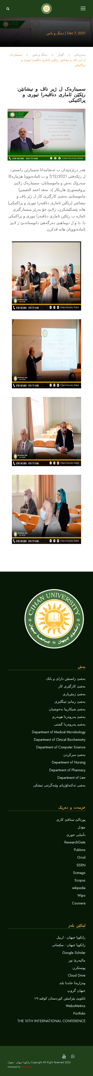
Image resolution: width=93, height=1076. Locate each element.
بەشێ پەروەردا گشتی (69, 724)
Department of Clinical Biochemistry (59, 739)
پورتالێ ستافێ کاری (70, 819)
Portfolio (79, 1013)
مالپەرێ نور (76, 960)
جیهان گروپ (76, 990)
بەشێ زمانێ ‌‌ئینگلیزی (70, 701)
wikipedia (78, 887)
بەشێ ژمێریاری (74, 694)
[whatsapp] (73, 1056)
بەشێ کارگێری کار (71, 686)
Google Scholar (73, 952)
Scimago (79, 872)
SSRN (81, 865)
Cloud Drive (76, 975)
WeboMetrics (75, 1005)
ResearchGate (74, 842)
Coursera (78, 903)
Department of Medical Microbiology (58, 732)
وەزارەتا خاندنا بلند (72, 982)
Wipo (81, 895)
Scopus (80, 880)
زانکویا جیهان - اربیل (70, 937)
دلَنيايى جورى (75, 834)
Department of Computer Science (60, 747)
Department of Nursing (68, 762)
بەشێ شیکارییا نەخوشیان (67, 709)
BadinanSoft (26, 1066)
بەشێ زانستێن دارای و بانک (65, 678)
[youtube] (64, 1056)
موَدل (81, 827)
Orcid (81, 857)
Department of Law (71, 777)
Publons (79, 849)
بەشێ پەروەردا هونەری (68, 716)
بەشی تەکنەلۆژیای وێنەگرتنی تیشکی (59, 785)
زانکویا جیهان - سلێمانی (68, 944)
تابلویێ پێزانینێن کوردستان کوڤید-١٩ (59, 998)
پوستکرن (78, 967)
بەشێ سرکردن (74, 754)
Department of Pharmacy (67, 770)
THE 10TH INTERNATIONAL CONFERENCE (51, 1021)
